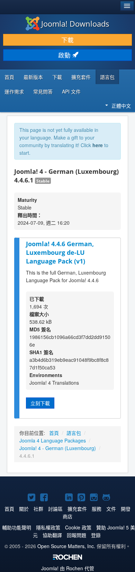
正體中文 (121, 105)
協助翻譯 (52, 534)
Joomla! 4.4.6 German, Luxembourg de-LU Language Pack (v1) (60, 252)
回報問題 (76, 534)
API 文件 (71, 91)
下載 (67, 39)
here (97, 145)
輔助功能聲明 (16, 527)
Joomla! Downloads (75, 23)
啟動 (65, 55)
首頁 (9, 76)
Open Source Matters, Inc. (66, 546)
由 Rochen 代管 (67, 568)
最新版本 (33, 76)
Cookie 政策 (78, 527)
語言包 (107, 76)
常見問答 (43, 91)
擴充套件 (81, 76)
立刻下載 (40, 403)
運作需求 (14, 91)
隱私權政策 (48, 527)
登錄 (96, 534)
